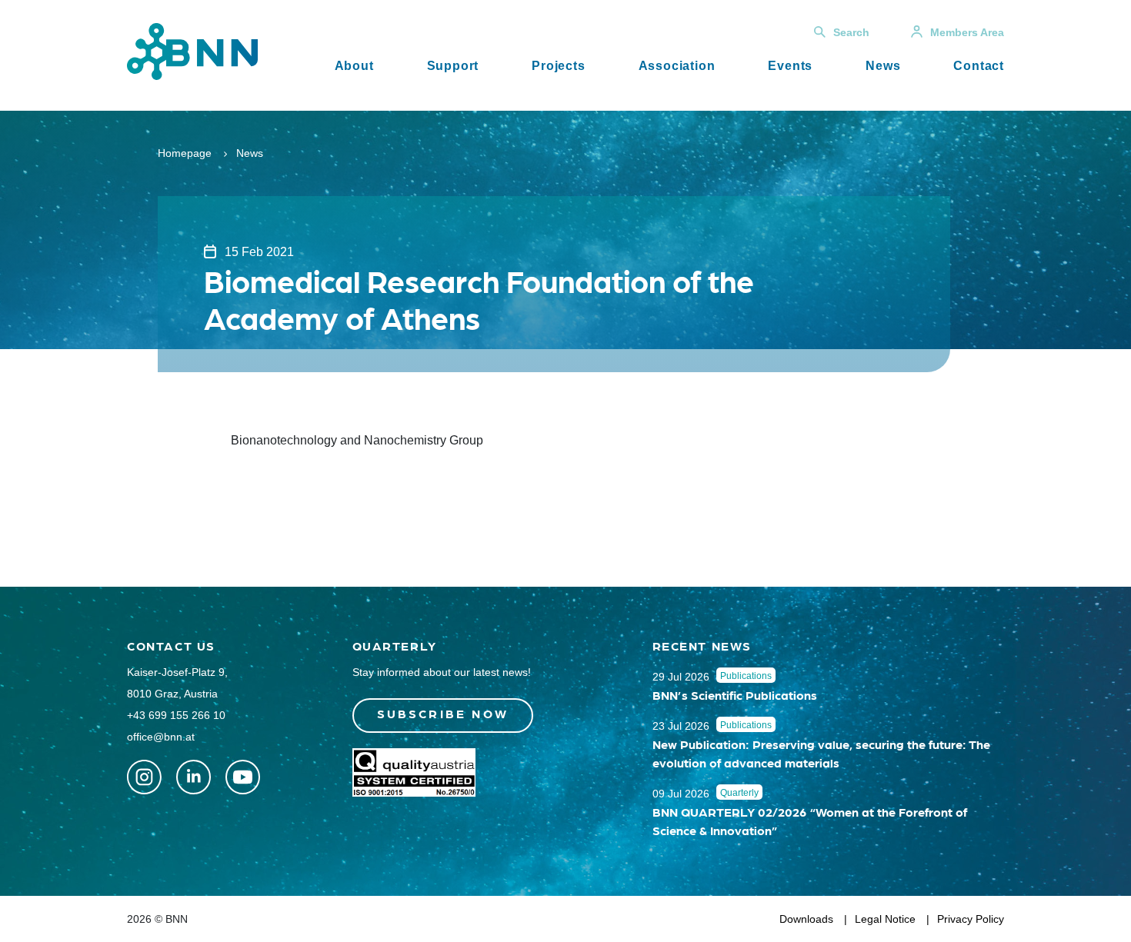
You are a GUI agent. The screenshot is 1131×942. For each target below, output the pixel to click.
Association (677, 65)
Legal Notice (885, 919)
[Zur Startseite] (192, 50)
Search (851, 32)
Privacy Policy (970, 919)
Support (453, 65)
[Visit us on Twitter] (144, 777)
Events (790, 65)
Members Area (967, 32)
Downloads (806, 919)
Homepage (185, 153)
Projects (558, 65)
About (354, 65)
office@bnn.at (161, 737)
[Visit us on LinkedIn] (193, 777)
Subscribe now (443, 713)
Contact (978, 65)
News (883, 65)
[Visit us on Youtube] (242, 777)
